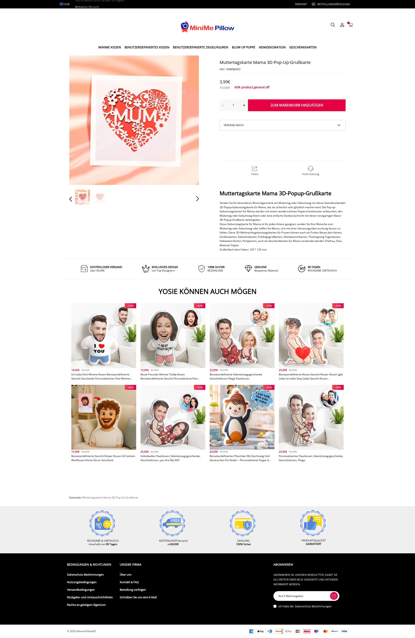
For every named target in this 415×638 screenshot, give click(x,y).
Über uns (125, 574)
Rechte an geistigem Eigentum (86, 605)
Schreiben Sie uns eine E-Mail (138, 597)
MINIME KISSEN (109, 47)
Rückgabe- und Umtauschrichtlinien (90, 597)
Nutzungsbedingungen (82, 582)
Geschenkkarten (303, 47)
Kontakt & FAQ (129, 582)
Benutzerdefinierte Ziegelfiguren (200, 47)
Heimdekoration (272, 47)
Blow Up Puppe (243, 47)
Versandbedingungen (81, 590)
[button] (79, 120)
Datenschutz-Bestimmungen (85, 574)
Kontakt (301, 4)
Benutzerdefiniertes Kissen (146, 47)
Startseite (75, 497)
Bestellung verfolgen (133, 590)
